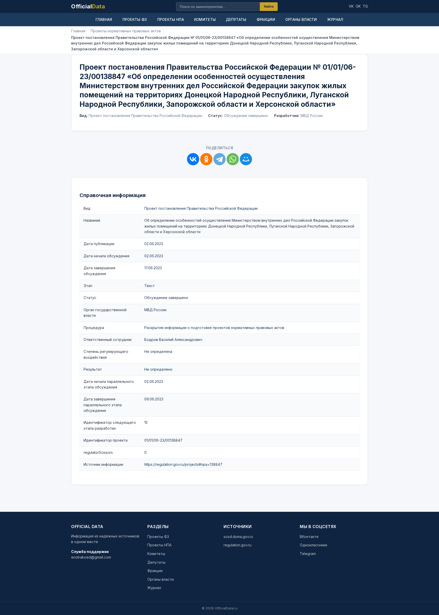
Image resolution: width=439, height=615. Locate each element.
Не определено (158, 369)
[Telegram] (219, 159)
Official (88, 6)
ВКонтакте (309, 536)
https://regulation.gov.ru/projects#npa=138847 (183, 464)
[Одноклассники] (206, 159)
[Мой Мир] (246, 159)
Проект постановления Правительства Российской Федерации (201, 208)
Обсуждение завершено (166, 297)
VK (351, 6)
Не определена (158, 351)
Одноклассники (313, 545)
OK (358, 6)
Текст (149, 285)
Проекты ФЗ (134, 19)
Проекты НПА (170, 19)
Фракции (266, 19)
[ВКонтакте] (193, 159)
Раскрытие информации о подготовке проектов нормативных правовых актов (214, 327)
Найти (269, 6)
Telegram (308, 553)
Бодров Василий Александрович (173, 339)
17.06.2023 (153, 268)
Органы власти (301, 19)
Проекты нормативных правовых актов (126, 31)
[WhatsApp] (233, 159)
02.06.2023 (153, 244)
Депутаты (236, 19)
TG (365, 6)
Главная (104, 19)
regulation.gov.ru (238, 545)
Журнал (335, 19)
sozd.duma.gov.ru (238, 536)
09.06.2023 (153, 399)
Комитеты (205, 19)
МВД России (155, 310)
